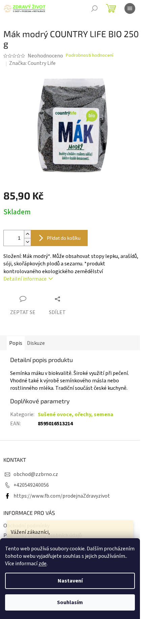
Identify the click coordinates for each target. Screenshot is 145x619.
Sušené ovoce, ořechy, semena (75, 414)
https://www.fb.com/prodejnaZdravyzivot (61, 496)
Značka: (32, 63)
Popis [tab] (15, 343)
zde (42, 563)
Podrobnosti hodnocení (89, 55)
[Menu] (130, 8)
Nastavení (70, 581)
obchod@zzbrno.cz (35, 474)
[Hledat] (94, 8)
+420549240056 (31, 485)
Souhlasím (70, 602)
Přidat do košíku (64, 238)
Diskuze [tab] (36, 343)
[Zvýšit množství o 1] (27, 234)
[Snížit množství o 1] (27, 242)
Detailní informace (25, 279)
